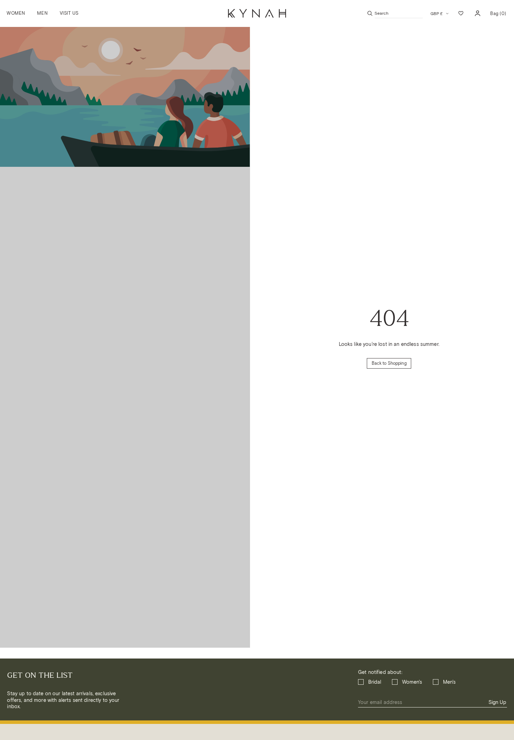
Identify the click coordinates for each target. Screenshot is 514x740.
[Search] (369, 13)
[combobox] (399, 13)
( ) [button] (498, 15)
